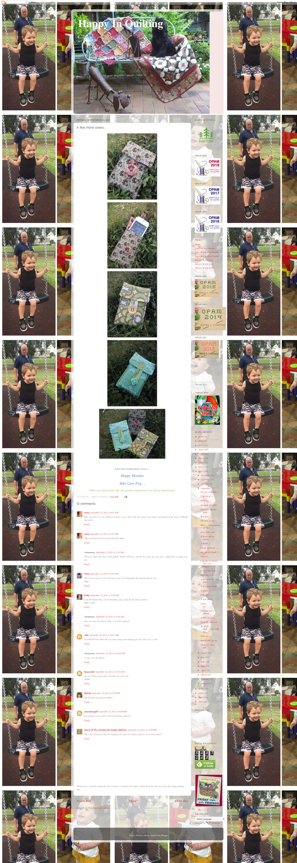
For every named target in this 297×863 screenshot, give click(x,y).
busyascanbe (89, 671)
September (206, 488)
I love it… (205, 556)
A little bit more (207, 617)
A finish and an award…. (207, 538)
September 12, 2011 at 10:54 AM (109, 671)
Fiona (86, 573)
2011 (200, 471)
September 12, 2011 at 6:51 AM (104, 512)
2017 (200, 445)
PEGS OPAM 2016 (204, 264)
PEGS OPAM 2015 (204, 260)
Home (132, 801)
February (205, 679)
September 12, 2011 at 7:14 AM (110, 552)
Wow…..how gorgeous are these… (210, 526)
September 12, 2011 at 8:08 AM (110, 616)
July (203, 657)
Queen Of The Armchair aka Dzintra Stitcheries (105, 729)
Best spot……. (207, 516)
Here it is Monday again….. (208, 511)
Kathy (87, 595)
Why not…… (206, 595)
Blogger (164, 835)
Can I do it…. (206, 496)
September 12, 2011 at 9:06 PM (112, 711)
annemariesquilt (91, 711)
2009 (200, 693)
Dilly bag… (205, 500)
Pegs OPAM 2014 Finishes (207, 256)
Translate (216, 822)
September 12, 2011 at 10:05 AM (110, 653)
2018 (200, 441)
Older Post (181, 801)
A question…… (207, 590)
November (206, 479)
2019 (200, 436)
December (205, 475)
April (203, 670)
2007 (200, 701)
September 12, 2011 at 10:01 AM (104, 635)
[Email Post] (125, 496)
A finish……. (206, 543)
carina (86, 512)
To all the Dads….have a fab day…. (209, 629)
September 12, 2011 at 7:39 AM (104, 595)
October (204, 483)
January (204, 683)
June (203, 661)
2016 (200, 449)
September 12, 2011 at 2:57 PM (106, 693)
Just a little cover (207, 532)
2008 (200, 697)
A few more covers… (209, 586)
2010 (200, 688)
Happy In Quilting (120, 23)
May (203, 666)
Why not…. (205, 636)
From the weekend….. (210, 622)
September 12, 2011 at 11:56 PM (142, 729)
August (204, 652)
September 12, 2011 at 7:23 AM (104, 573)
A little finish (206, 599)
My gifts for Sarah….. (210, 552)
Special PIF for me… (210, 640)
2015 (200, 454)
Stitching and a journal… (206, 612)
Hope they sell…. (208, 575)
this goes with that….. (210, 492)
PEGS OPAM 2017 (204, 268)
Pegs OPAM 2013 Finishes (207, 252)
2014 (200, 458)
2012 (200, 467)
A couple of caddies (208, 505)
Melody (87, 693)
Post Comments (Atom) (98, 807)
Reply (87, 524)
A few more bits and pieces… (209, 580)
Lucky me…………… (209, 605)
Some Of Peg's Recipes (205, 248)
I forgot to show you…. (207, 646)
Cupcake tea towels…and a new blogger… (210, 563)
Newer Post (84, 801)
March (204, 674)
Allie (86, 635)
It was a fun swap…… (210, 570)
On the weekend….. (209, 547)
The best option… (208, 520)
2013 (200, 462)
